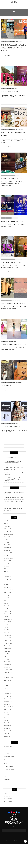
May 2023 (6, 600)
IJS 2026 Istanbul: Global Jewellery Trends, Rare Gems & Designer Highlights (13, 47)
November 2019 (8, 701)
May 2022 (6, 627)
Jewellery (6, 763)
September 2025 (8, 534)
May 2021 (6, 656)
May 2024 (6, 568)
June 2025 (6, 539)
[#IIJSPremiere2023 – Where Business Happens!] (14, 117)
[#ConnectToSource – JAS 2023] (14, 163)
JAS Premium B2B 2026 (10, 457)
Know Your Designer (9, 769)
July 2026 (6, 521)
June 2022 (6, 624)
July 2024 (6, 563)
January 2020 (7, 696)
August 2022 (7, 622)
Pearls (5, 776)
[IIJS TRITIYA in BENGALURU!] (14, 76)
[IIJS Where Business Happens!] (14, 246)
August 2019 (7, 709)
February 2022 (7, 635)
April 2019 (6, 720)
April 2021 (6, 659)
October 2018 (7, 736)
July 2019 (6, 712)
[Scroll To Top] (25, 841)
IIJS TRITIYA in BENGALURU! (9, 91)
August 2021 (7, 651)
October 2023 (7, 587)
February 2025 (7, 547)
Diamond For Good (8, 501)
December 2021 (8, 640)
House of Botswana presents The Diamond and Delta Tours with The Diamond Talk (13, 479)
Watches (6, 782)
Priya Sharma (7, 492)
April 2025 (6, 542)
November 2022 (8, 614)
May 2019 (6, 717)
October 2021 (7, 645)
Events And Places (5, 41)
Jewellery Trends (8, 766)
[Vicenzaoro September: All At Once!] (14, 329)
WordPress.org (8, 801)
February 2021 (7, 664)
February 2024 (7, 576)
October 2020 (7, 675)
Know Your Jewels (8, 773)
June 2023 (6, 598)
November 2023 (8, 584)
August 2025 (7, 536)
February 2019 (7, 725)
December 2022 (8, 611)
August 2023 (7, 592)
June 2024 (6, 566)
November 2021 (8, 643)
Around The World (8, 746)
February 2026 (7, 528)
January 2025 (7, 550)
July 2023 (6, 595)
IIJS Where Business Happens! (11, 262)
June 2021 (6, 653)
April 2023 (6, 603)
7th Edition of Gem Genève (16, 497)
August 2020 (7, 680)
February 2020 (7, 693)
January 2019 (7, 728)
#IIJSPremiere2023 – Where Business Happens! (14, 134)
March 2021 (7, 661)
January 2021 (7, 667)
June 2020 (6, 685)
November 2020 (8, 672)
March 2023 (7, 606)
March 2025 (7, 544)
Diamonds (6, 753)
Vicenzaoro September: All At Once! (13, 344)
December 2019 (8, 699)
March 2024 (7, 574)
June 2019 (6, 715)
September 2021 (8, 648)
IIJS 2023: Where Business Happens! (13, 303)
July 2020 (6, 683)
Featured (12, 41)
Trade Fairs (8, 88)
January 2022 (7, 637)
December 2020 (8, 669)
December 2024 (8, 552)
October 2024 (7, 555)
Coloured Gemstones (9, 750)
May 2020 (6, 688)
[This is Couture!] (14, 370)
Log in (5, 793)
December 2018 (8, 731)
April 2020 (6, 691)
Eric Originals (7, 505)
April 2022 (6, 629)
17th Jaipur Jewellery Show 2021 (12, 426)
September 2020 (8, 677)
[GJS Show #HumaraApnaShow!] (14, 205)
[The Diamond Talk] (14, 2)
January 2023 (7, 608)
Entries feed (7, 796)
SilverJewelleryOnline (9, 508)
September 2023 (8, 590)
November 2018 (8, 733)
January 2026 (7, 531)
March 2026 (7, 526)
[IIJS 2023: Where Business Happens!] (14, 288)
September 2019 (8, 707)
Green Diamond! (16, 505)
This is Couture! (6, 385)
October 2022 (7, 616)
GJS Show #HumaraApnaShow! (12, 221)
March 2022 (7, 632)
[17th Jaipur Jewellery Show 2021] (14, 411)
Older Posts (5, 442)
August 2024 (7, 560)
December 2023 (8, 582)
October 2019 (7, 704)
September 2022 (8, 619)
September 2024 (8, 558)
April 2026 (6, 523)
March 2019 (7, 723)
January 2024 (7, 579)
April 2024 (6, 571)
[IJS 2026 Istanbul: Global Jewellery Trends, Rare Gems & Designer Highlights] (14, 29)
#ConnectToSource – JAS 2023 (11, 178)
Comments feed (8, 798)
